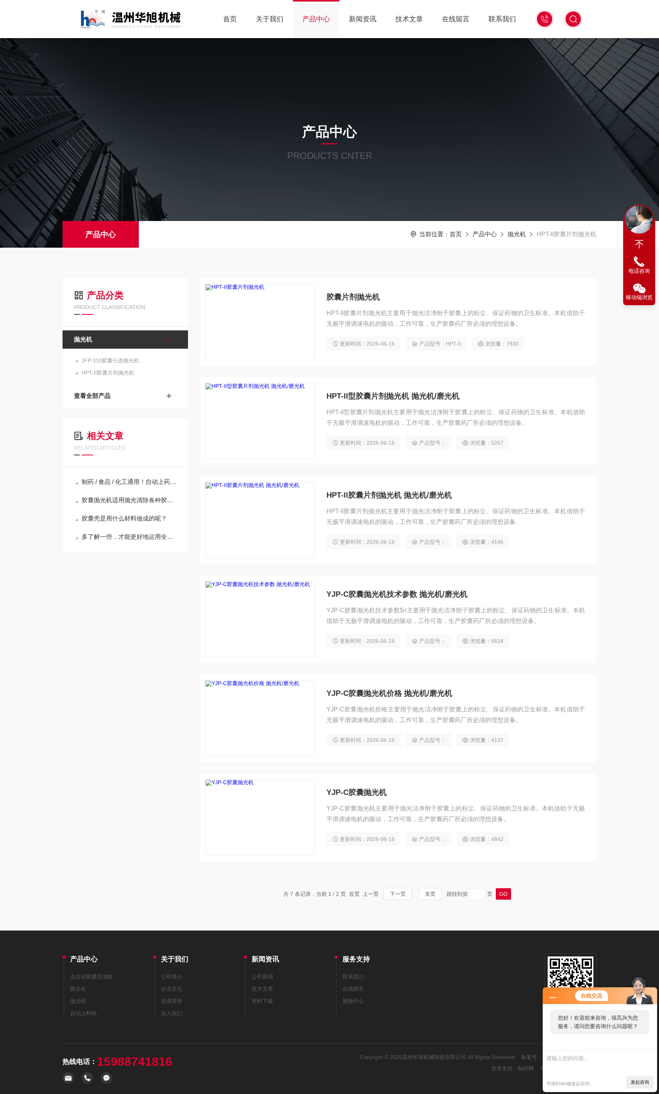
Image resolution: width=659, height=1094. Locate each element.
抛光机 (517, 234)
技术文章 (409, 19)
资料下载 (262, 1001)
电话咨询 (639, 271)
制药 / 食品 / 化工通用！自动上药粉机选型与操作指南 (129, 482)
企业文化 (171, 989)
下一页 (398, 894)
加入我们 (171, 1013)
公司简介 (171, 977)
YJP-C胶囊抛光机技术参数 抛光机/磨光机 (397, 594)
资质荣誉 (171, 1001)
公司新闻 (262, 977)
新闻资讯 (362, 19)
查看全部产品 (92, 395)
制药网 (526, 1068)
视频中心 (353, 1001)
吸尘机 (78, 989)
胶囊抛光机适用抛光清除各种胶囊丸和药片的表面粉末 (129, 500)
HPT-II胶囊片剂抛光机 (108, 373)
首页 (230, 19)
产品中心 (316, 19)
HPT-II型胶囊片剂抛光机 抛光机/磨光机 (393, 396)
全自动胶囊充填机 (91, 977)
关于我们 (269, 19)
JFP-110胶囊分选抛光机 (110, 360)
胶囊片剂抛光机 (353, 297)
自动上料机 (83, 1013)
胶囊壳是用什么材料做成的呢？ (124, 518)
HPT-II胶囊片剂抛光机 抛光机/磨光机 (389, 495)
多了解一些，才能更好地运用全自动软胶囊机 (129, 536)
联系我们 (502, 19)
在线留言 (455, 19)
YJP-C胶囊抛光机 (356, 792)
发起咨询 (640, 1082)
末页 (430, 894)
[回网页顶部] (639, 244)
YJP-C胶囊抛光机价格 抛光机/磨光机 (389, 693)
